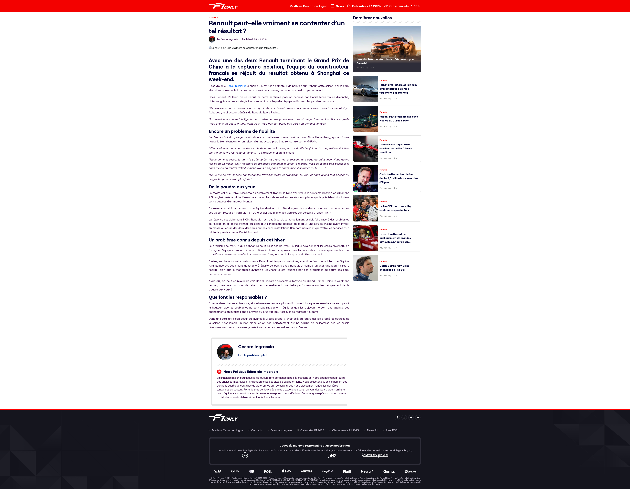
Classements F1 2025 (405, 6)
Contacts (257, 430)
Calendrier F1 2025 (366, 6)
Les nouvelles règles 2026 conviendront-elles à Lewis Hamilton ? (395, 148)
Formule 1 (213, 17)
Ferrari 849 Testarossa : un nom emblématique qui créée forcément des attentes (398, 88)
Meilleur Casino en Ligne (309, 6)
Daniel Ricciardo (237, 86)
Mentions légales (281, 430)
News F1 (372, 430)
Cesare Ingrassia (229, 39)
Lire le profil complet (252, 355)
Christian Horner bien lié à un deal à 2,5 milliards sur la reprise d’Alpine (398, 178)
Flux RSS (392, 430)
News (340, 6)
